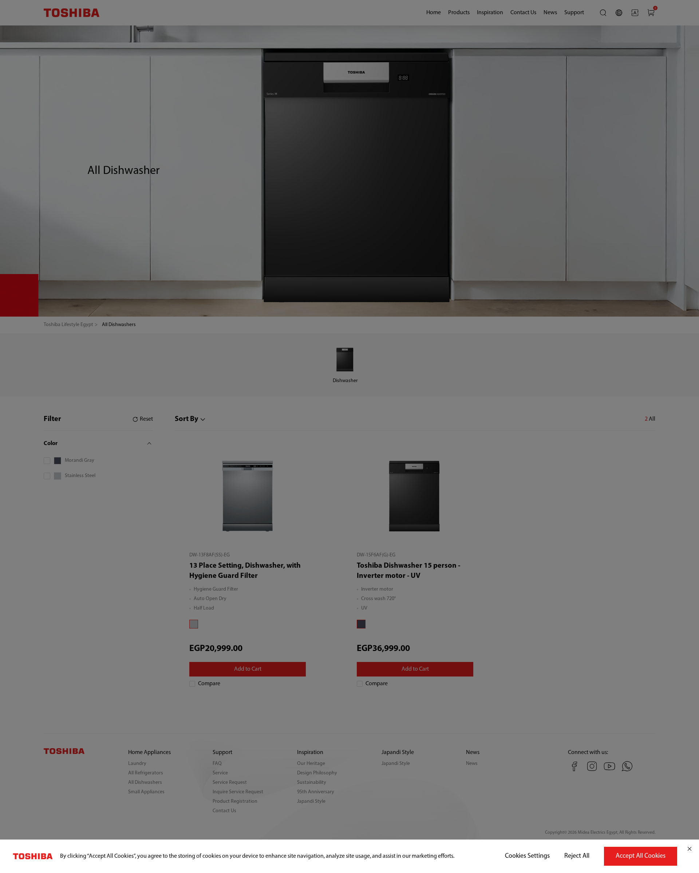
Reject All (576, 856)
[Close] (689, 849)
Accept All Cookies (641, 856)
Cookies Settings (527, 856)
